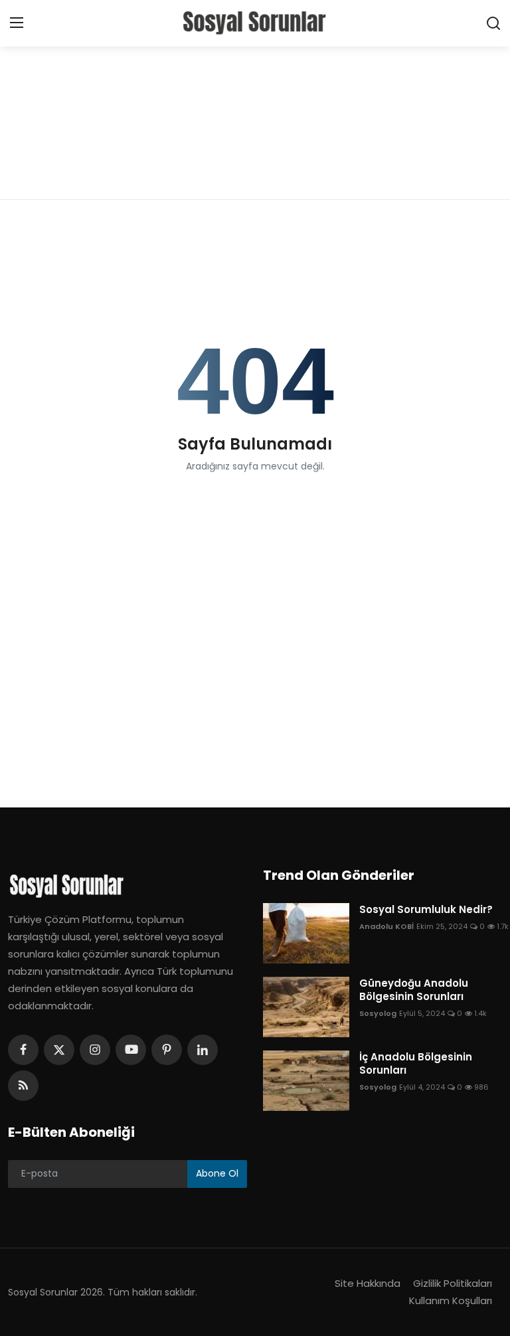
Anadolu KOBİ (386, 926)
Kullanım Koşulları (450, 1300)
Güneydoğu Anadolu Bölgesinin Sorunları (413, 990)
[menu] (16, 23)
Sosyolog (377, 1013)
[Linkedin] (202, 1050)
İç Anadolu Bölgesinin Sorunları (415, 1063)
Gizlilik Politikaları (452, 1283)
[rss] (23, 1085)
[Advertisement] (255, 100)
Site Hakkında (367, 1283)
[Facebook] (23, 1050)
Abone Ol (217, 1173)
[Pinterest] (166, 1050)
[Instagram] (95, 1050)
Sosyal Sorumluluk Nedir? (426, 909)
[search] (493, 23)
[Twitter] (59, 1050)
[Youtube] (131, 1050)
